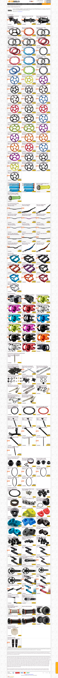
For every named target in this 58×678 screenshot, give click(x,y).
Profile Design (45, 662)
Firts (7, 659)
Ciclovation (37, 657)
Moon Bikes (48, 661)
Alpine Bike (20, 656)
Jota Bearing (12, 660)
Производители (11, 5)
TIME (26, 665)
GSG (31, 659)
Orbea (26, 662)
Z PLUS (16, 666)
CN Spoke (42, 657)
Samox (41, 663)
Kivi (25, 660)
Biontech (42, 656)
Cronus (8, 658)
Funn (21, 659)
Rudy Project (39, 663)
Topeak (31, 665)
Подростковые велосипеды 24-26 (27, 669)
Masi (13, 661)
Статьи (43, 672)
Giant (25, 659)
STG (36, 664)
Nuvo (20, 662)
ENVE (37, 658)
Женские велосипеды (14, 669)
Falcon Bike (44, 658)
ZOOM (20, 666)
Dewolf (17, 658)
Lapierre (35, 660)
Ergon (39, 658)
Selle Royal (13, 664)
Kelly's (20, 660)
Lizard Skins (39, 660)
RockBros (29, 663)
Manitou (10, 661)
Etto (40, 658)
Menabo (24, 661)
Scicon (8, 664)
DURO (25, 658)
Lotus (43, 660)
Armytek (23, 656)
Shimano (16, 664)
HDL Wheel (41, 659)
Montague (39, 661)
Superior (15, 665)
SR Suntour (29, 664)
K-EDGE (18, 660)
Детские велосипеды (9, 669)
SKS (21, 664)
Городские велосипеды (38, 668)
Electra (31, 658)
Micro (35, 661)
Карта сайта (47, 672)
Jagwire (9, 660)
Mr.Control (8, 662)
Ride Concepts (24, 663)
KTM (33, 660)
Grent (29, 659)
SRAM (31, 664)
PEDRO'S (37, 662)
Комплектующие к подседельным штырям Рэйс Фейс (16, 353)
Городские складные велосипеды (44, 668)
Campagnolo (18, 657)
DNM (20, 658)
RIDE (21, 663)
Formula (15, 659)
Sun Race (40, 664)
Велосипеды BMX (12, 668)
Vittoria (43, 665)
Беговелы (8, 668)
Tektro (22, 665)
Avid (26, 656)
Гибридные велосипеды (27, 668)
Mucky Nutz (11, 662)
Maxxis (22, 661)
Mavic (18, 661)
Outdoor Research (31, 662)
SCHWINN (48, 663)
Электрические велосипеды (46, 669)
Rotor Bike (32, 663)
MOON (45, 661)
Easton (29, 658)
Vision (41, 665)
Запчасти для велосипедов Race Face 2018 (22, 652)
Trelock (34, 665)
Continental (44, 657)
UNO (39, 665)
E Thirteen (27, 658)
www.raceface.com (20, 11)
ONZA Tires (24, 662)
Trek (32, 665)
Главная (9, 5)
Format (13, 659)
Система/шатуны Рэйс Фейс (12, 487)
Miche (31, 661)
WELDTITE (45, 665)
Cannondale (23, 657)
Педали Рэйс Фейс (11, 253)
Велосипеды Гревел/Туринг (21, 668)
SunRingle (8, 665)
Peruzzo (39, 662)
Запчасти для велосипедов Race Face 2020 (41, 652)
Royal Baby (34, 663)
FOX (17, 659)
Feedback (47, 658)
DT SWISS (23, 658)
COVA (50, 657)
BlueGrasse (49, 656)
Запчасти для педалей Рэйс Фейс (13, 364)
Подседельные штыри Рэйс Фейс (13, 416)
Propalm (10, 663)
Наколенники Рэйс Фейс (11, 637)
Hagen (33, 659)
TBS (20, 665)
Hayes (39, 659)
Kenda (21, 660)
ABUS (8, 656)
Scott (9, 664)
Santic (43, 663)
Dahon (13, 658)
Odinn (21, 662)
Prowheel (14, 663)
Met (27, 661)
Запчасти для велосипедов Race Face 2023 (28, 653)
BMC (7, 657)
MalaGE (8, 661)
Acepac (10, 656)
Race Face (19, 663)
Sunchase (43, 664)
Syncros (17, 665)
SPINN (26, 664)
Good (28, 659)
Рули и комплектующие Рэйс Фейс (13, 203)
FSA (20, 659)
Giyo (26, 659)
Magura (48, 660)
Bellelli (33, 656)
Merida (26, 661)
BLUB (46, 656)
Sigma (17, 664)
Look (41, 660)
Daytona (15, 658)
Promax (8, 663)
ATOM (25, 656)
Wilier (10, 666)
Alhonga (18, 656)
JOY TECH (15, 660)
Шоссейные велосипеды (39, 669)
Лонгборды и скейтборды (20, 669)
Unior (38, 665)
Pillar (41, 662)
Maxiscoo (20, 661)
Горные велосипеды (33, 668)
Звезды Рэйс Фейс (11, 26)
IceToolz (50, 659)
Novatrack (18, 662)
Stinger (38, 664)
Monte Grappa (42, 661)
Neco (13, 662)
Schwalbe (45, 663)
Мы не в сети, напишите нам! (56, 668)
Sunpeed (48, 664)
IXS (7, 660)
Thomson (24, 665)
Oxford (34, 662)
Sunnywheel (45, 664)
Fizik (11, 659)
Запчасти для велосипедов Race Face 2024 (38, 653)
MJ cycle (37, 661)
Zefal (18, 666)
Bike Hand (40, 656)
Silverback (20, 664)
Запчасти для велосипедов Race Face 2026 (14, 654)
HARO (37, 659)
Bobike (9, 657)
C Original (15, 657)
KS (31, 660)
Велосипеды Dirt (16, 668)
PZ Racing (17, 663)
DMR (18, 658)
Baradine (29, 656)
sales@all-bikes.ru (41, 2)
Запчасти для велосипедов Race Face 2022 (18, 653)
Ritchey (27, 663)
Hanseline (35, 659)
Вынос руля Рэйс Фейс (11, 293)
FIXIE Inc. (10, 659)
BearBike (31, 656)
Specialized (24, 664)
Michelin (33, 661)
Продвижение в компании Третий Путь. (29, 674)
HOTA (44, 659)
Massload (16, 661)
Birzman (45, 656)
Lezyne (37, 660)
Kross (30, 660)
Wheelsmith (8, 666)
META (29, 661)
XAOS (14, 666)
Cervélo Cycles (33, 657)
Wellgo (48, 665)
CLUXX (39, 657)
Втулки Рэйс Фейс (10, 14)
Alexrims (16, 656)
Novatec (15, 662)
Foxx (18, 659)
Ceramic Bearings (30, 657)
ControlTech (47, 657)
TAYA (19, 665)
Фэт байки (35, 669)
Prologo (48, 662)
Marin (12, 661)
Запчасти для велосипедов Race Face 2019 (31, 652)
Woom (12, 666)
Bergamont (37, 656)
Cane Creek (21, 657)
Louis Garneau (45, 660)
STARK (33, 664)
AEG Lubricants (12, 656)
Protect (12, 663)
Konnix (28, 660)
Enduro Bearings (34, 658)
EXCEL (42, 658)
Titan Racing (28, 665)
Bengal (35, 656)
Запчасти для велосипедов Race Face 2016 (12, 652)
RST (36, 663)
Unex (36, 665)
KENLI (23, 660)
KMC (26, 660)
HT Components (47, 659)
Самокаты (32, 669)
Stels (35, 664)
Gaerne (23, 659)
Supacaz (11, 665)
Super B (13, 665)
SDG (11, 664)
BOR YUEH (12, 657)
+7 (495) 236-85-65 (40, 0)
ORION (28, 662)
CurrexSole (10, 658)
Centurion (26, 657)
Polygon (43, 662)
